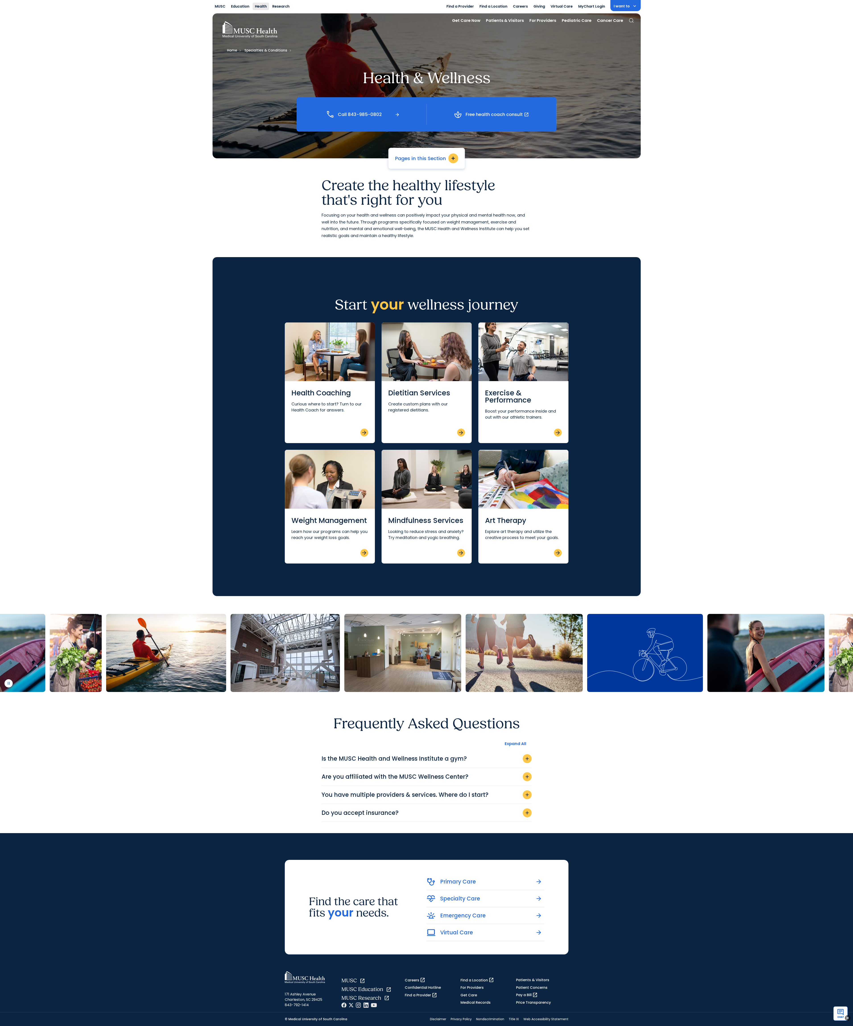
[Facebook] (344, 1005)
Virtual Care (562, 6)
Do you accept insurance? (426, 813)
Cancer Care (610, 20)
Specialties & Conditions (265, 50)
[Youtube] (374, 1005)
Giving (539, 6)
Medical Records (476, 1002)
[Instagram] (358, 1005)
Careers (520, 6)
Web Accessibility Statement (545, 1019)
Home (232, 50)
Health (261, 6)
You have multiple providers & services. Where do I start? (426, 795)
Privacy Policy (461, 1019)
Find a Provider (460, 6)
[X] (351, 1005)
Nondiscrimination (490, 1019)
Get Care (469, 995)
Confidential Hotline (423, 987)
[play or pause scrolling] (8, 683)
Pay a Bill (527, 995)
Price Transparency (533, 1002)
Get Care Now (466, 20)
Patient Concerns (531, 987)
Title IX (514, 1019)
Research (280, 6)
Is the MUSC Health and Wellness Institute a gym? (426, 759)
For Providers (542, 20)
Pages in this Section (425, 158)
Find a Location (493, 6)
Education (240, 6)
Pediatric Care (576, 20)
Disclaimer (438, 1019)
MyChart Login (591, 6)
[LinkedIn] (366, 1005)
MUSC (220, 6)
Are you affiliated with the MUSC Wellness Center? (426, 777)
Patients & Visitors (505, 20)
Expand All (515, 743)
